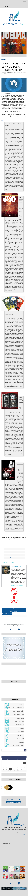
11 (24, 763)
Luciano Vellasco (9, 72)
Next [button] (23, 45)
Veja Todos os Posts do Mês (14, 770)
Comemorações (5, 562)
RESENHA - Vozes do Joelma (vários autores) (14, 44)
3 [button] (16, 56)
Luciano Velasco (17, 566)
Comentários (13, 611)
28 (10, 769)
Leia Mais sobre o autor (17, 585)
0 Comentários (8, 613)
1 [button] (12, 56)
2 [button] (14, 56)
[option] (14, 44)
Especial (4, 59)
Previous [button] (4, 45)
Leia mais (24, 834)
